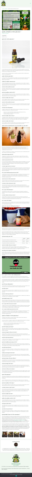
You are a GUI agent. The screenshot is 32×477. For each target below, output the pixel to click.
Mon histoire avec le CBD (16, 463)
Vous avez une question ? (16, 464)
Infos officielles (16, 465)
